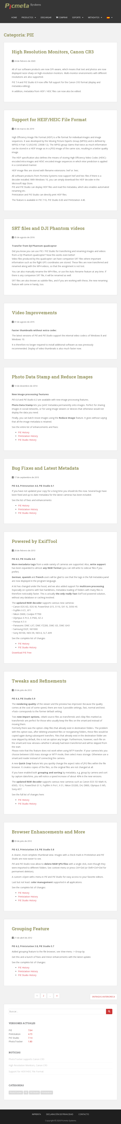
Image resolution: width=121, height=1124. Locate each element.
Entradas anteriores (103, 996)
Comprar (62, 17)
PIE (26, 1092)
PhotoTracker (16, 1092)
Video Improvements (34, 313)
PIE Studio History (27, 439)
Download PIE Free (22, 652)
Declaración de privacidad (59, 1114)
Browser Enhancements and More (48, 832)
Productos (27, 17)
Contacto (83, 1114)
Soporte (76, 17)
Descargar (46, 17)
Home (14, 17)
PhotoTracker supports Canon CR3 (26, 1059)
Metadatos (93, 17)
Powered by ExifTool (34, 541)
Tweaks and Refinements (39, 681)
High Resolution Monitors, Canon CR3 (53, 52)
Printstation (47, 1092)
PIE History (23, 432)
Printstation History (28, 435)
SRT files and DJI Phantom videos (48, 228)
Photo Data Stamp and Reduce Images (52, 377)
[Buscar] (109, 1011)
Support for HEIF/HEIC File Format (49, 119)
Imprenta (36, 1114)
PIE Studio (34, 1092)
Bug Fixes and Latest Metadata (45, 468)
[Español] (108, 17)
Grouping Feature (30, 929)
